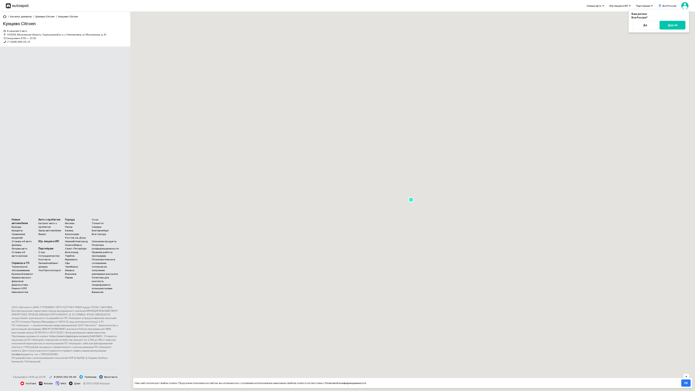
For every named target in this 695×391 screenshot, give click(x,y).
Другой (672, 25)
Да (645, 25)
